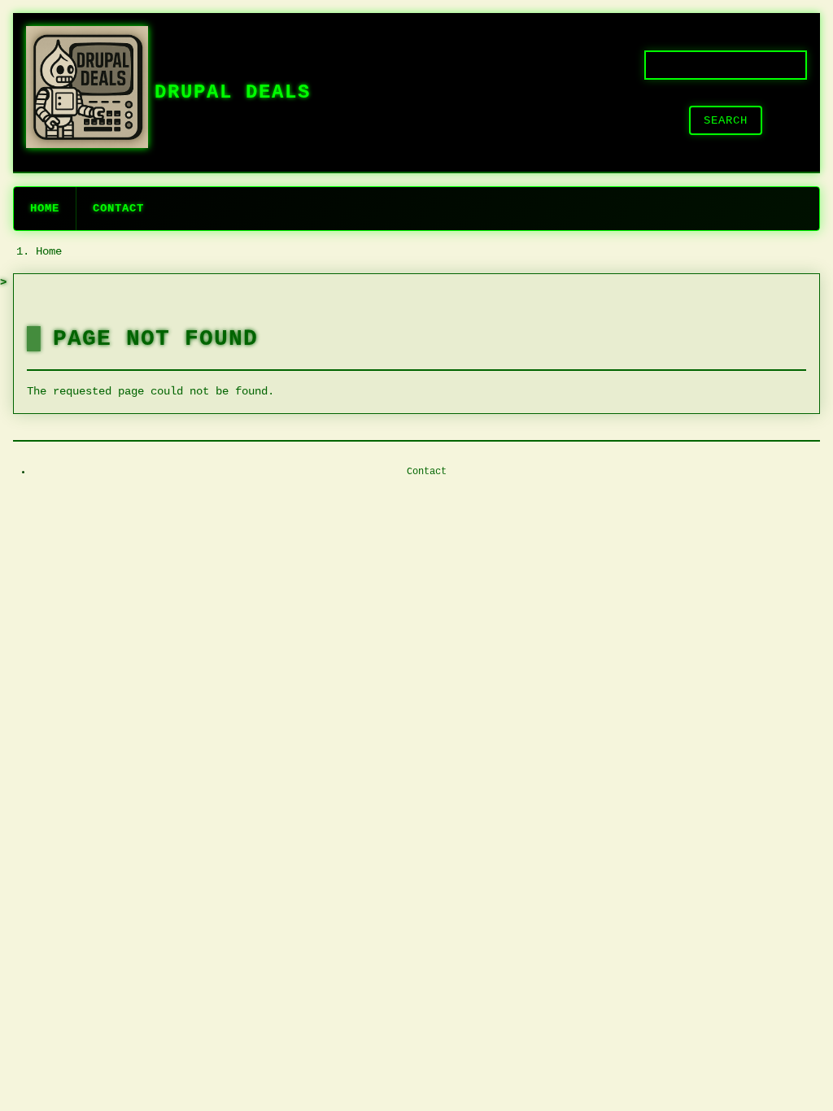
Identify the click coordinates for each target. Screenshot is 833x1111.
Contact (118, 208)
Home (44, 208)
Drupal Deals (233, 92)
